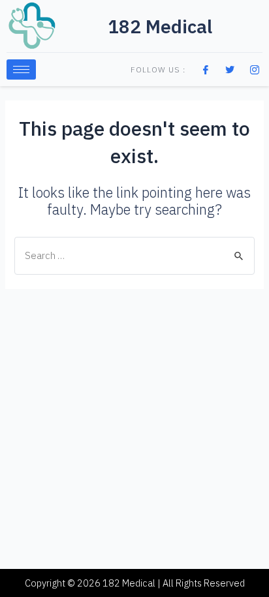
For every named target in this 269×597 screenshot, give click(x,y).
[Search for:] (134, 255)
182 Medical (160, 26)
